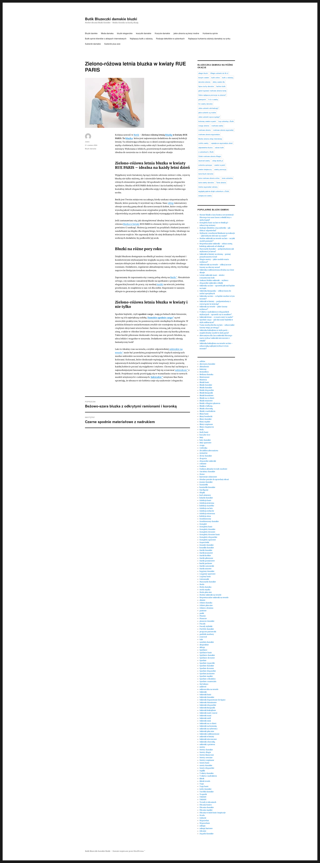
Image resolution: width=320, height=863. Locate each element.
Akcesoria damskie (207, 364)
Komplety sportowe (208, 540)
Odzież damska (206, 603)
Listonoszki (204, 579)
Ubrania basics (206, 805)
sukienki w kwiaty (207, 737)
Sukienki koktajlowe (208, 710)
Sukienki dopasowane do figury (213, 700)
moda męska (205, 590)
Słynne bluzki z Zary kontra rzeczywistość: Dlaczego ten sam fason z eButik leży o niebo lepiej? (217, 217)
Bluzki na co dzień (207, 398)
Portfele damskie (207, 629)
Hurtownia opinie (210, 33)
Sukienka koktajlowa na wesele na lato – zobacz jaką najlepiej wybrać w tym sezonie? (216, 346)
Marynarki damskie (208, 582)
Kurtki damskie (206, 550)
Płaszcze (203, 618)
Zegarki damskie (207, 834)
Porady (203, 624)
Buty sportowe (205, 443)
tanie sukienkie (227, 178)
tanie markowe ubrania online (208, 178)
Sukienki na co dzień (208, 723)
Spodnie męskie (206, 676)
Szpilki (202, 771)
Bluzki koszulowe (207, 395)
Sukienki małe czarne (208, 713)
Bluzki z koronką (206, 409)
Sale (201, 639)
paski (202, 613)
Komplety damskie (207, 529)
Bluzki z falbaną (206, 406)
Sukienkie (156, 377)
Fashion (203, 466)
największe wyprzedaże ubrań (222, 143)
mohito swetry (203, 143)
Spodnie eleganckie (208, 671)
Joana (87, 141)
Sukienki (203, 692)
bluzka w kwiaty (131, 224)
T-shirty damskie (207, 773)
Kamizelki (204, 485)
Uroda (202, 815)
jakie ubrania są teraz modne (186, 33)
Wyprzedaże (205, 823)
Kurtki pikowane (206, 558)
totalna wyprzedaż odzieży (208, 187)
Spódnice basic (206, 653)
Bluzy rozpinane (206, 424)
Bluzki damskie (90, 148)
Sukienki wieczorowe (208, 739)
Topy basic (204, 786)
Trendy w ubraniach (208, 802)
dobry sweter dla (219, 82)
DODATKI (203, 453)
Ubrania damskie (207, 807)
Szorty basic (204, 763)
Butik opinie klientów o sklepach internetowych (105, 38)
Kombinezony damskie (209, 521)
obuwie (202, 600)
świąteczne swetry (205, 195)
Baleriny (203, 369)
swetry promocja (220, 169)
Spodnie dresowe (207, 668)
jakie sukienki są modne (207, 112)
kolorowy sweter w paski (207, 121)
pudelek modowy (207, 634)
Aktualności (204, 367)
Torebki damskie (207, 792)
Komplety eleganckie (208, 537)
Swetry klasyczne (207, 755)
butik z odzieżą (227, 77)
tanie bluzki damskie (205, 174)
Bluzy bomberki (206, 416)
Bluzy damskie (206, 419)
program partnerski (208, 632)
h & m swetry (213, 99)
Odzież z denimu (206, 608)
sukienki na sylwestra (208, 729)
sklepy (202, 647)
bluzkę (168, 135)
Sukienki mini (205, 721)
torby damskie (206, 789)
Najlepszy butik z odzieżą (141, 38)
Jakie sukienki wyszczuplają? (209, 117)
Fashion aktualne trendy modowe (213, 469)
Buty (201, 437)
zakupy (203, 826)
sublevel (203, 687)
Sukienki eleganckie (208, 705)
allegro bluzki (203, 73)
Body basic (204, 432)
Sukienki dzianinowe (208, 702)
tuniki (160, 284)
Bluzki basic (204, 382)
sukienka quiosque (205, 165)
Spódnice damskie (207, 655)
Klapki (202, 493)
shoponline (204, 645)
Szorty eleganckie (207, 768)
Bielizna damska (206, 374)
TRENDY (203, 797)
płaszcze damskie (207, 621)
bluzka (129, 138)
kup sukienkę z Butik (226, 121)
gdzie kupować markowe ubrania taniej (212, 90)
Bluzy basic (204, 414)
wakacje (203, 818)
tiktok (202, 779)
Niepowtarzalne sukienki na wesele (214, 597)
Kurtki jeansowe (206, 553)
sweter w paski (219, 165)
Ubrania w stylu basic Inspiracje (213, 813)
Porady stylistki (206, 626)
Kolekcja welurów (207, 511)
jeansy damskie (206, 482)
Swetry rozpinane (207, 760)
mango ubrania (203, 125)
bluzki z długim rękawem (210, 403)
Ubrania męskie (206, 810)
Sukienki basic (205, 695)
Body (202, 430)
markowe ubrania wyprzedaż (223, 130)
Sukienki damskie (93, 43)
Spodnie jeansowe (207, 674)
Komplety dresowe (207, 532)
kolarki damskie (206, 498)
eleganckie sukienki (208, 461)
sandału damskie (207, 642)
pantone (203, 611)
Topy (202, 784)
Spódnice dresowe (207, 658)
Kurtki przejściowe (207, 561)
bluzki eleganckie (124, 33)
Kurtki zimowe (206, 569)
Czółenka (203, 448)
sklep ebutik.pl (217, 160)
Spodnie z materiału (208, 681)
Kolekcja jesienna (207, 503)
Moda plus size (206, 592)
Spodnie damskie (207, 666)
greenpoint (202, 99)
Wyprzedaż (204, 821)
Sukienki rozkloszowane (209, 734)
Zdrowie (203, 831)
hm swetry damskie (205, 104)
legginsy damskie (207, 571)
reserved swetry (204, 160)
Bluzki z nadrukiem (207, 411)
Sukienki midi (205, 718)
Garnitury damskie (207, 472)
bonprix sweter (203, 77)
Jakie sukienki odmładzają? (208, 108)
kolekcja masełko (207, 506)
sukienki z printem (207, 744)
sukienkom (181, 370)
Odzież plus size (206, 605)
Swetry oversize (206, 758)
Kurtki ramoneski (207, 566)
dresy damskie (206, 456)
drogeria (203, 458)
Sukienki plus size (112, 43)
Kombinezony (205, 519)
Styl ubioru (204, 684)
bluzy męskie (205, 422)
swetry (202, 747)
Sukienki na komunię (208, 726)
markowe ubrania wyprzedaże (209, 134)
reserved (203, 637)
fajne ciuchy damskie (206, 86)
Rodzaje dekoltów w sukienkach (170, 38)
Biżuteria (203, 380)
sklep (171, 203)
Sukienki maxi (205, 716)
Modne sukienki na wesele (210, 595)
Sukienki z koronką (207, 742)
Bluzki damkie (91, 33)
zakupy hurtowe (206, 828)
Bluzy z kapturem (207, 427)
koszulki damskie (143, 33)
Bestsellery (204, 372)
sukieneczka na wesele (209, 689)
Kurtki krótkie (205, 556)
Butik (136, 135)
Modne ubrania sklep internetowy (210, 139)
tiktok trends (205, 781)
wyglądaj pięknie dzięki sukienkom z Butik (213, 191)
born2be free (205, 435)
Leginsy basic (205, 576)
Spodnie (203, 660)
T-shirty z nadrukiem (208, 776)
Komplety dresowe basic (210, 535)
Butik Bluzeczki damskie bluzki (111, 18)
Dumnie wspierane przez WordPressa (128, 851)
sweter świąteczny (205, 169)
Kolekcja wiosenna (207, 514)
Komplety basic (206, 527)
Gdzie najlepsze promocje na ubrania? (212, 95)
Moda (202, 584)
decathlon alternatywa (209, 451)
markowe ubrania (204, 130)
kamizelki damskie (207, 487)
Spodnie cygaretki (207, 663)
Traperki (203, 794)
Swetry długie (205, 752)
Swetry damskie (206, 750)
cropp (202, 445)
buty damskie (205, 440)
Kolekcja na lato (206, 508)
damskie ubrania (204, 82)
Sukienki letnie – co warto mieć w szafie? (216, 317)
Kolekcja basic (205, 500)
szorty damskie (206, 765)
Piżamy (203, 616)
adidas (202, 361)
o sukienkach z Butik (206, 152)
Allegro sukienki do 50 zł (219, 73)
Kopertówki (204, 542)
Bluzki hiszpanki (206, 393)
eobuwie (203, 464)
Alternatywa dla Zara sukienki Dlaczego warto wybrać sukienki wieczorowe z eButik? (216, 338)
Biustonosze (205, 377)
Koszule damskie (162, 33)
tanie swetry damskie (206, 182)
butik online (215, 77)
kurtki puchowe (206, 563)
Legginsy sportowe (208, 574)
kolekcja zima (205, 516)
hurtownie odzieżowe (208, 477)
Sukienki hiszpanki (207, 708)
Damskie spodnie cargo (160, 317)
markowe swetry (217, 125)
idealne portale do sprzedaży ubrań (214, 479)
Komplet (203, 524)
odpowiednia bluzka (205, 147)
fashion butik (221, 86)
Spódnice (203, 650)
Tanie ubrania (221, 182)
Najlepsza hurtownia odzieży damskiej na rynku (209, 38)
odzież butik (219, 147)
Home (202, 474)
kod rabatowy (205, 495)
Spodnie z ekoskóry (208, 679)
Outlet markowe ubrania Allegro (209, 156)
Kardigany (204, 490)
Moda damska (107, 33)
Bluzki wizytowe (206, 401)
